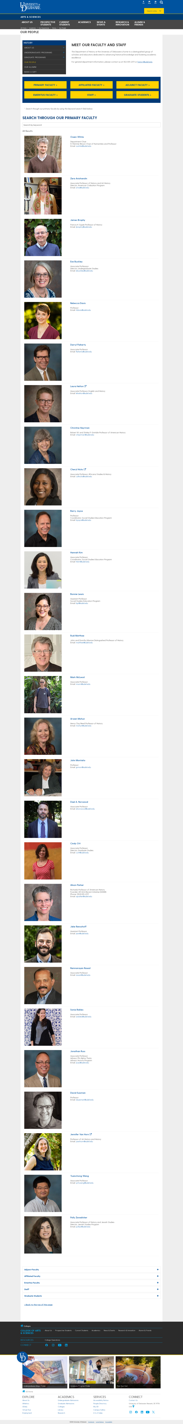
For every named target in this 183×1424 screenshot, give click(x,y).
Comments (91, 1422)
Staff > (91, 94)
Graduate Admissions (66, 1403)
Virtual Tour (26, 1410)
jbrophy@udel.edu (84, 227)
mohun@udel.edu (83, 725)
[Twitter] (153, 1413)
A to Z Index (98, 1413)
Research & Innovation (122, 23)
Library (60, 1410)
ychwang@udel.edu (84, 1183)
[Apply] (149, 2)
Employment (27, 1413)
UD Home (24, 28)
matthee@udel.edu (84, 642)
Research (61, 1413)
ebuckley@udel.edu (84, 270)
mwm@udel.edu (83, 684)
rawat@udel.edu (83, 975)
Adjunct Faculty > (137, 84)
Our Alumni (30, 67)
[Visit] (143, 2)
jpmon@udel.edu (83, 767)
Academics (84, 22)
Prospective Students (47, 23)
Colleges (61, 1407)
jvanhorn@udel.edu (84, 1141)
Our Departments (44, 28)
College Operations (52, 1340)
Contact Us (133, 1400)
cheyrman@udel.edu (85, 434)
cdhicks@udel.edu (84, 476)
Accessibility (108, 1422)
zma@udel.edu (82, 187)
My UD (95, 1407)
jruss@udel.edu (82, 1062)
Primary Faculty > (45, 84)
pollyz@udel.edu (83, 1226)
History (54, 28)
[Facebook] (136, 1413)
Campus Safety (99, 1410)
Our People (62, 28)
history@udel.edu (144, 62)
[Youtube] (147, 1413)
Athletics (25, 1403)
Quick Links (152, 11)
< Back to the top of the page (38, 1304)
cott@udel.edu (82, 852)
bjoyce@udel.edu (83, 520)
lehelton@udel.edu (84, 393)
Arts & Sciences (31, 17)
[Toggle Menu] (64, 47)
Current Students (64, 23)
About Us (27, 22)
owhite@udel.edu (83, 146)
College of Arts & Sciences (31, 1331)
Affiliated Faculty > (91, 84)
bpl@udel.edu (82, 603)
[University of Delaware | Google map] (133, 1407)
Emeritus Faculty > (45, 94)
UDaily (24, 1407)
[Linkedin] (142, 1413)
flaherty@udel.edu (84, 351)
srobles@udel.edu (83, 1016)
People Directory (99, 1403)
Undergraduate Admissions (68, 1400)
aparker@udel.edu (84, 896)
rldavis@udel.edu (83, 310)
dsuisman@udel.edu (84, 1099)
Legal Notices (100, 1422)
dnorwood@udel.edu (85, 809)
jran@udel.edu (82, 933)
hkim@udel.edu (82, 561)
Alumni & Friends (139, 23)
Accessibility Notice (100, 1400)
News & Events (101, 23)
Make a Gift (30, 72)
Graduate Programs (35, 57)
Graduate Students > (137, 94)
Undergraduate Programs (38, 52)
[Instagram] (130, 1413)
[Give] (155, 2)
